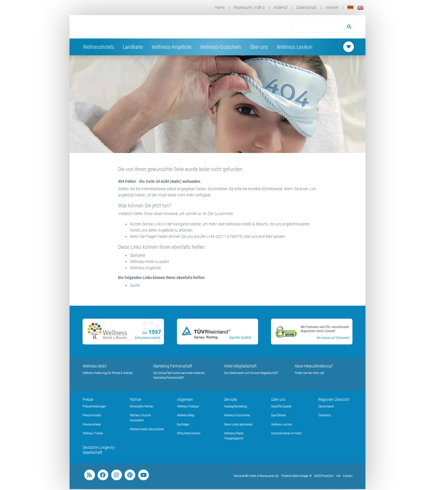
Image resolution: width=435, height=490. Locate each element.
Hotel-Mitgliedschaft (240, 366)
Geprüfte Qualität (281, 406)
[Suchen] (349, 27)
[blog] (89, 475)
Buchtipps (183, 424)
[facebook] (103, 475)
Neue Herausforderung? (314, 366)
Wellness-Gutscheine (237, 415)
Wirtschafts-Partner (141, 406)
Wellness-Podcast (188, 406)
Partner (135, 399)
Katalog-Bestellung (235, 406)
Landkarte (133, 47)
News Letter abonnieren (238, 424)
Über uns (259, 47)
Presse (88, 399)
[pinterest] (130, 475)
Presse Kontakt (92, 415)
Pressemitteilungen (94, 406)
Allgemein (185, 399)
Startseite (137, 255)
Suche (135, 285)
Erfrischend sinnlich (188, 433)
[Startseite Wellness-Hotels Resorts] (130, 26)
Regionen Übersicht (333, 399)
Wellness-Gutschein (220, 47)
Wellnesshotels (98, 47)
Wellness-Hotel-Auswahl (149, 261)
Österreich (324, 415)
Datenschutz (307, 7)
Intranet (332, 7)
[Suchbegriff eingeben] (317, 27)
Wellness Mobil (95, 366)
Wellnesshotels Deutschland (147, 429)
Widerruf (280, 7)
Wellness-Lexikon (281, 424)
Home (220, 7)
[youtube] (143, 475)
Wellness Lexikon (294, 47)
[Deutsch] (350, 7)
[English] (360, 7)
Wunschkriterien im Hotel (286, 433)
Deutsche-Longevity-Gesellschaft (99, 450)
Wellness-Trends (93, 433)
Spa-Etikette (278, 415)
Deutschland (326, 406)
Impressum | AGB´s (249, 7)
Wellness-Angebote (171, 47)
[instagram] (116, 475)
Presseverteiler (92, 424)
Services (230, 399)
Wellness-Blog (185, 415)
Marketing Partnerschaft (172, 366)
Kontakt (347, 476)
